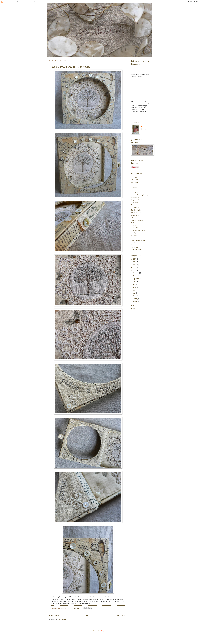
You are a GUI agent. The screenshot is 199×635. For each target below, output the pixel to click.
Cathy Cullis (134, 182)
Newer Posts (54, 615)
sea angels (134, 247)
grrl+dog (133, 233)
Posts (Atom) (62, 619)
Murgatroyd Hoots (136, 200)
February (135, 299)
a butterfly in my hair (137, 220)
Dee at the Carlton (136, 185)
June (134, 287)
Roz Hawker (134, 205)
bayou (133, 222)
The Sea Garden (136, 210)
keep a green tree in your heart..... (72, 66)
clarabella (134, 225)
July (134, 284)
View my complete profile (143, 131)
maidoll (133, 238)
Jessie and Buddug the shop (139, 195)
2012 (135, 305)
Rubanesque (135, 207)
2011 (135, 308)
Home (88, 615)
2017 (135, 259)
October (135, 276)
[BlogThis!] (85, 608)
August (135, 281)
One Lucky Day (135, 202)
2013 (135, 270)
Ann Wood (134, 177)
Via (132, 217)
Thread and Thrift (136, 212)
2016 (135, 262)
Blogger (103, 631)
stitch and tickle (136, 249)
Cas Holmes (134, 179)
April (134, 293)
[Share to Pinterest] (91, 608)
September (136, 279)
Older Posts (122, 615)
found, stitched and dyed (138, 230)
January (135, 301)
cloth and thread (136, 228)
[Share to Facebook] (89, 608)
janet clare (134, 235)
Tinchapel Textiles (136, 215)
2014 (135, 267)
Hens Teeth (134, 192)
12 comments (75, 608)
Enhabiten (134, 187)
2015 (135, 265)
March (135, 296)
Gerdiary (133, 190)
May (134, 290)
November (136, 273)
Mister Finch (135, 197)
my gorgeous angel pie (138, 240)
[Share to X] (87, 608)
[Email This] (84, 608)
